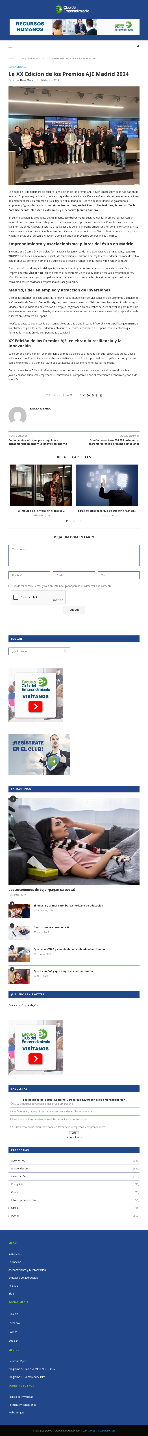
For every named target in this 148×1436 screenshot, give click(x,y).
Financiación (75, 1176)
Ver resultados (74, 1137)
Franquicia (75, 1184)
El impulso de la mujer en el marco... (41, 510)
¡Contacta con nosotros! (101, 1430)
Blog (11, 1293)
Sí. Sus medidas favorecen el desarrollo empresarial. (43, 1103)
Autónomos (75, 1160)
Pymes (75, 1215)
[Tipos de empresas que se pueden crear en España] (107, 485)
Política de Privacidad (20, 1396)
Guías (75, 1192)
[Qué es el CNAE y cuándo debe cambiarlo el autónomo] (19, 954)
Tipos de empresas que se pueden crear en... (107, 510)
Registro (13, 1285)
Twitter (12, 1331)
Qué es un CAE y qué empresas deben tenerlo (63, 971)
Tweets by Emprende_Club (23, 1005)
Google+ (13, 1340)
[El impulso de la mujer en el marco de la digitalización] (41, 485)
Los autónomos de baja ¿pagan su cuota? (42, 889)
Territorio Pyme (17, 1361)
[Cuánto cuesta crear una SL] (19, 933)
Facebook (14, 1323)
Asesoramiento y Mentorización (27, 1270)
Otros (75, 1208)
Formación (14, 1262)
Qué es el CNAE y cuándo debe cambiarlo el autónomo (69, 949)
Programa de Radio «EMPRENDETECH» (31, 1369)
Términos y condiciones (22, 1404)
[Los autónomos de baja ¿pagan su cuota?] (74, 841)
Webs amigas (16, 1412)
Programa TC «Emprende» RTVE (27, 1377)
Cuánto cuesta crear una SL (52, 927)
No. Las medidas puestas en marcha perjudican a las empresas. (50, 1119)
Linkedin (13, 1314)
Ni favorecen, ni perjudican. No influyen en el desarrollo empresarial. (53, 1111)
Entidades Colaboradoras (23, 1277)
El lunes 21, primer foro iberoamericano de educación (68, 905)
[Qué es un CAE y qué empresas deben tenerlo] (19, 976)
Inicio (11, 58)
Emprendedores (31, 58)
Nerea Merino (27, 80)
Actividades (15, 1254)
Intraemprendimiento (75, 1200)
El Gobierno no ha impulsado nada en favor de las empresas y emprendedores (59, 1127)
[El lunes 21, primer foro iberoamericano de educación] (19, 911)
